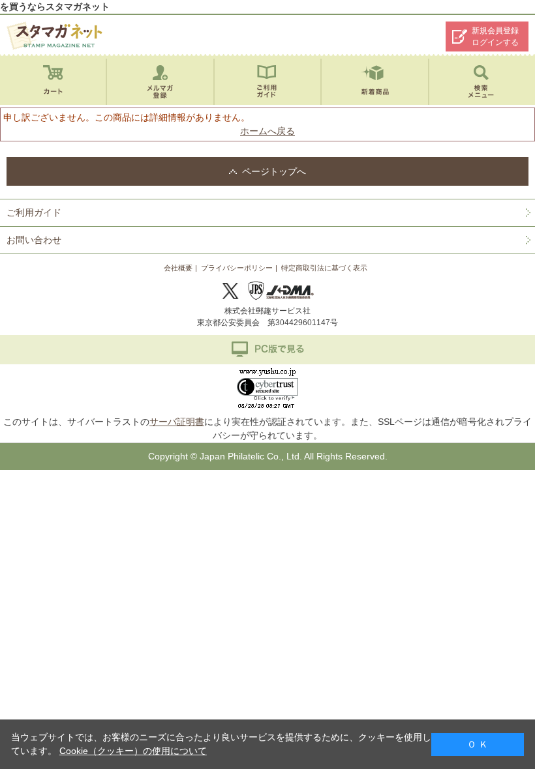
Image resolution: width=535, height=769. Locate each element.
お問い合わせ (34, 240)
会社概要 (178, 268)
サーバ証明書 (176, 421)
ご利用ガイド (34, 212)
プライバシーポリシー (237, 268)
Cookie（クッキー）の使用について (133, 751)
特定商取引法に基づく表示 (324, 268)
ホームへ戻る (267, 131)
